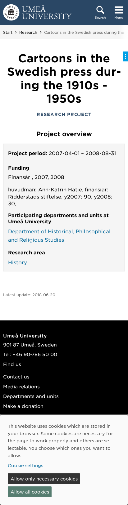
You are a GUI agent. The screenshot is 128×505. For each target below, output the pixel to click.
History (17, 262)
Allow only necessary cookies (44, 478)
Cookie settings (25, 465)
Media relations (21, 386)
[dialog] (64, 460)
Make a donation (23, 406)
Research (28, 32)
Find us (12, 364)
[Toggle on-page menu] (125, 56)
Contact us (16, 376)
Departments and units (31, 396)
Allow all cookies (30, 491)
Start (7, 32)
